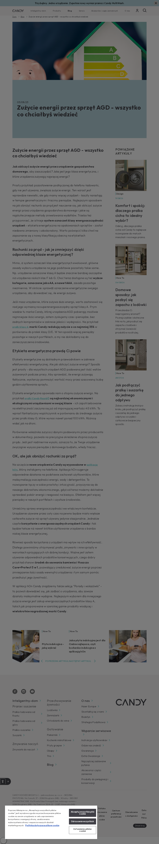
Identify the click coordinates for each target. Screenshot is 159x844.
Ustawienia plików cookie (82, 830)
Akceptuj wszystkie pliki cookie (82, 813)
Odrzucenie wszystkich (82, 821)
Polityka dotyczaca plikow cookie (42, 825)
